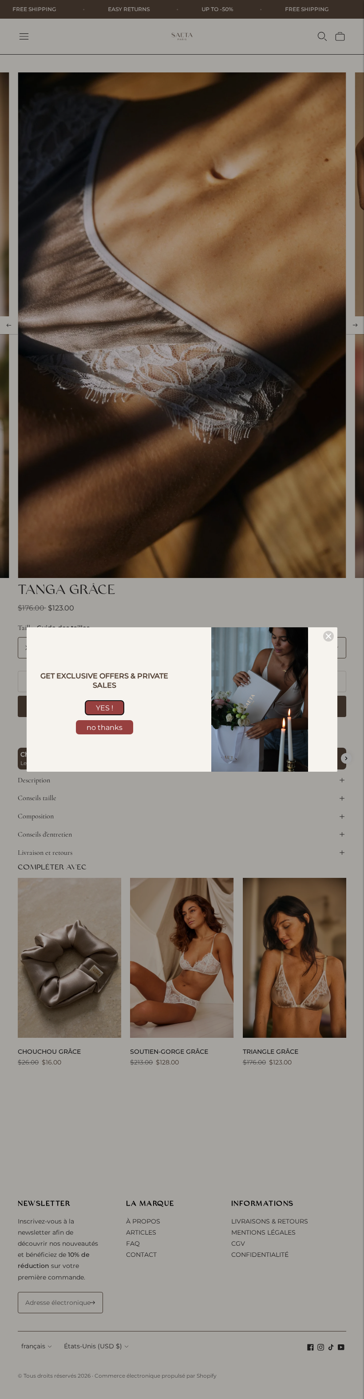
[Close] (328, 636)
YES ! (104, 708)
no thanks (105, 727)
